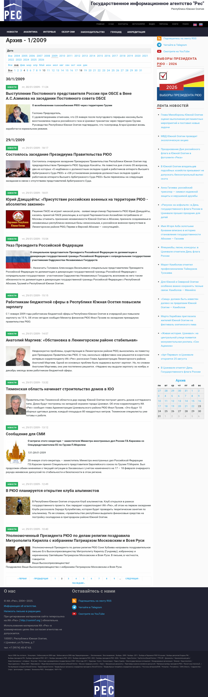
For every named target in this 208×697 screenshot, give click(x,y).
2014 (92, 55)
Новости (12, 32)
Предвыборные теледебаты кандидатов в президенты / (123, 667)
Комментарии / (108, 661)
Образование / (36, 664)
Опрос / (102, 664)
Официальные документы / (114, 664)
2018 (122, 55)
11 (48, 70)
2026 (41, 59)
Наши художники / (14, 664)
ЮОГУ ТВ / (58, 669)
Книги (175, 24)
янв (16, 65)
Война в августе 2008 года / (46, 655)
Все (10, 55)
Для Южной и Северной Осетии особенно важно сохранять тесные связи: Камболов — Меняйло (182, 286)
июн (48, 65)
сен (67, 65)
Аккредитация (136, 32)
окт (73, 65)
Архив (181, 380)
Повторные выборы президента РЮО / (170, 664)
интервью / (26, 661)
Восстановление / (109, 655)
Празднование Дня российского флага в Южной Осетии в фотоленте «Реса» (180, 153)
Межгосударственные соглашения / (138, 661)
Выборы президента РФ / (17, 658)
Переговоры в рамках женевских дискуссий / (140, 664)
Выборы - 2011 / (133, 655)
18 (166, 406)
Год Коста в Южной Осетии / (147, 658)
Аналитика (30, 32)
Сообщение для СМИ (25, 434)
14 (62, 70)
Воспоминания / (96, 655)
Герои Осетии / (132, 658)
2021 (145, 55)
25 (113, 70)
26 (117, 70)
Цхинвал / (27, 669)
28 (126, 70)
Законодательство (93, 32)
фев (22, 65)
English (195, 24)
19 (85, 70)
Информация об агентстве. (20, 606)
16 (71, 70)
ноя (79, 65)
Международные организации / (162, 661)
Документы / (169, 658)
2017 (115, 55)
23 (103, 70)
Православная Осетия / (46, 667)
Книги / (99, 661)
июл (55, 65)
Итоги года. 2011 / (82, 661)
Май (41, 65)
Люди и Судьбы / (119, 661)
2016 (107, 55)
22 (99, 70)
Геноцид (115, 32)
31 (140, 70)
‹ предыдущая (40, 579)
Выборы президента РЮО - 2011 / (37, 658)
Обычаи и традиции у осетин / (89, 664)
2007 (40, 55)
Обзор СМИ (68, 32)
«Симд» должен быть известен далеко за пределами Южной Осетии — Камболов (179, 303)
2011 (70, 55)
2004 (17, 55)
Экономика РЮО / (38, 669)
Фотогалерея (138, 24)
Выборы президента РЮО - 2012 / (61, 658)
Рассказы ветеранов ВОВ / (151, 667)
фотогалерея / (19, 669)
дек (85, 65)
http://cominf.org (30, 620)
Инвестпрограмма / (15, 661)
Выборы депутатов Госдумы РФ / (178, 655)
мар (28, 65)
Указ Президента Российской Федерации (44, 245)
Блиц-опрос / (32, 655)
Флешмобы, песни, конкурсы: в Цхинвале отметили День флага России (180, 251)
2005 (24, 55)
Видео (152, 24)
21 (94, 70)
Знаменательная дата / (182, 658)
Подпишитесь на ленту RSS (179, 38)
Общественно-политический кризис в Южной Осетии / (59, 664)
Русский (201, 24)
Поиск (185, 24)
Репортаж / (165, 667)
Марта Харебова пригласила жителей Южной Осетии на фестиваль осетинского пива (178, 320)
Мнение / (177, 661)
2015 (100, 55)
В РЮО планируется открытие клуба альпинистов (52, 490)
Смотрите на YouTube (176, 51)
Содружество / (196, 667)
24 (108, 70)
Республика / (174, 667)
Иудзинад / (93, 661)
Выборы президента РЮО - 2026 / (107, 658)
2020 (138, 55)
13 (57, 70)
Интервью (49, 32)
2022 (11, 59)
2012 (77, 55)
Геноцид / (123, 658)
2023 (19, 59)
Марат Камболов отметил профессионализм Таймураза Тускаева (179, 268)
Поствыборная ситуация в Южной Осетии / (22, 667)
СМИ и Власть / (185, 667)
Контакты (123, 24)
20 (90, 70)
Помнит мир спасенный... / (193, 664)
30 (136, 70)
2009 (55, 55)
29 (131, 70)
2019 (130, 55)
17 (76, 70)
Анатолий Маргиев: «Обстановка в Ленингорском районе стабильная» (72, 340)
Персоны (163, 24)
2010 (62, 55)
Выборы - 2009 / (121, 655)
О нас (111, 24)
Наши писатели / (186, 661)
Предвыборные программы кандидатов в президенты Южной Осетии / (79, 667)
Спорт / (10, 669)
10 (159, 400)
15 (66, 70)
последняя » (78, 583)
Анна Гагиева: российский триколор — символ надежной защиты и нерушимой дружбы (179, 191)
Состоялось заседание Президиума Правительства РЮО (59, 154)
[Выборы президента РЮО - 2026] (180, 84)
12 (53, 70)
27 (122, 70)
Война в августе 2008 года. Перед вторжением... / (74, 655)
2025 (34, 59)
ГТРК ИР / (160, 658)
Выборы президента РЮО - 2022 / (84, 658)
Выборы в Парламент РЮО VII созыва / (152, 655)
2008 (47, 55)
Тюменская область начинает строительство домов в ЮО (60, 389)
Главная (100, 24)
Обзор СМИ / (25, 664)
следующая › (132, 579)
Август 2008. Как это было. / (17, 655)
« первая (22, 579)
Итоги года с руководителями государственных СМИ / (57, 661)
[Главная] (104, 686)
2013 (85, 55)
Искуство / (34, 661)
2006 (32, 55)
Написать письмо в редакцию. (22, 611)
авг (61, 65)
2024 (26, 59)
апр (35, 65)
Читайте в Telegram (175, 44)
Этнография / (49, 669)
